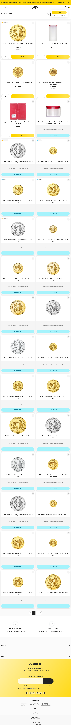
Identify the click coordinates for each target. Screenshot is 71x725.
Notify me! (53, 135)
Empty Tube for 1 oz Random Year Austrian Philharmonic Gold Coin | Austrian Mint (53, 122)
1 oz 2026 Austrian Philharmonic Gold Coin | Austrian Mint (18, 43)
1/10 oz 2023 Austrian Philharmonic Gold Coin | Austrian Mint (53, 554)
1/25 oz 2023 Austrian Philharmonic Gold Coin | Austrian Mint (53, 514)
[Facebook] (26, 693)
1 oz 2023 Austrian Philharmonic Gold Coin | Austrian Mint (53, 592)
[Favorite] (33, 23)
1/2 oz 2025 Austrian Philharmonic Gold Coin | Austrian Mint (53, 279)
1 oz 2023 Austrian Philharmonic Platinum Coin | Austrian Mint (18, 514)
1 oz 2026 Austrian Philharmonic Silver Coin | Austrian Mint (18, 240)
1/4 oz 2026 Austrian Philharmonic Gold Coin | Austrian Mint (18, 201)
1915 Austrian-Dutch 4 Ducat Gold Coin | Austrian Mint (18, 82)
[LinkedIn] (37, 693)
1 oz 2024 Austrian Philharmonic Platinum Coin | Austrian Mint (53, 436)
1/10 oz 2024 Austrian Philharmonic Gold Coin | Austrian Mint (53, 358)
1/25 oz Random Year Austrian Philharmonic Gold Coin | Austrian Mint (53, 475)
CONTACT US (61, 2)
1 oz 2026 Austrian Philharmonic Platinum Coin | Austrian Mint (18, 161)
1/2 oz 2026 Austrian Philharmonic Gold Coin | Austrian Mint (53, 201)
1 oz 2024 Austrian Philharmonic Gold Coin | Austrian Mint (18, 435)
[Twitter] (30, 693)
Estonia (38, 722)
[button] (35, 640)
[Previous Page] (48, 14)
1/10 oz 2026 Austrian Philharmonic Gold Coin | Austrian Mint (53, 161)
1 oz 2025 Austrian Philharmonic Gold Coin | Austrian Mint (18, 318)
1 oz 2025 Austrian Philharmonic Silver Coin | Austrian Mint (18, 358)
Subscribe (48, 681)
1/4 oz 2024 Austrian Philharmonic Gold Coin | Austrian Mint (18, 397)
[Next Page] (58, 14)
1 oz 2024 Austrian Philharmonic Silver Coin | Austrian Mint (18, 475)
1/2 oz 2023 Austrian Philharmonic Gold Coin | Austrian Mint (18, 554)
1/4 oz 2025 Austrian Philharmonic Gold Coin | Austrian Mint (18, 279)
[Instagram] (33, 693)
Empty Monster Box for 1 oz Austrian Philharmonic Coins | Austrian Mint (18, 122)
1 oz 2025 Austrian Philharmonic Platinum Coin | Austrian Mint (53, 318)
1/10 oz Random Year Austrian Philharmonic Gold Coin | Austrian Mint (53, 83)
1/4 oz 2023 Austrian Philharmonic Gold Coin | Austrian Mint (18, 593)
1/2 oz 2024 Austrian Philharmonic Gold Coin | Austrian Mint (53, 397)
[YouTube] (40, 693)
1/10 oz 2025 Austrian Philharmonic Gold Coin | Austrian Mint (53, 240)
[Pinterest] (44, 693)
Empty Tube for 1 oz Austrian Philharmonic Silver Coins (53, 43)
